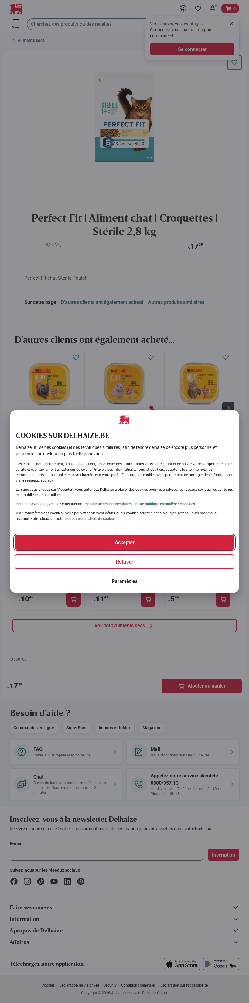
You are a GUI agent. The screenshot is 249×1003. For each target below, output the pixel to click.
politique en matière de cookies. (90, 519)
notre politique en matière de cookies (165, 504)
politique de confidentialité (109, 504)
